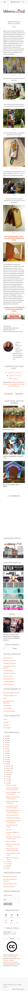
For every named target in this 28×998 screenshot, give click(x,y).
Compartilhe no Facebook (14, 372)
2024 (6, 740)
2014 (6, 761)
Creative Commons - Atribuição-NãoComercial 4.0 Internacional (11, 960)
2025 (6, 738)
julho (7, 776)
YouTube (17, 917)
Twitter (11, 922)
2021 (6, 746)
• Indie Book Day (7, 705)
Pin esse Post (15, 378)
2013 (6, 763)
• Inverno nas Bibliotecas (9, 681)
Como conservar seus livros (12, 815)
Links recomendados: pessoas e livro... (13, 457)
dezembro (8, 766)
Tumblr (17, 922)
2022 (6, 744)
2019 (6, 751)
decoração (18, 382)
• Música (5, 719)
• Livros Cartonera (7, 708)
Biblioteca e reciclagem (11, 785)
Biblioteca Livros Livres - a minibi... (12, 485)
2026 (6, 736)
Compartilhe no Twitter (15, 375)
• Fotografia (6, 725)
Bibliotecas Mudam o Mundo (10, 876)
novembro (8, 768)
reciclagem (14, 384)
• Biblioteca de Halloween (9, 673)
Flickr (15, 74)
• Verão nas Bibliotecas (8, 684)
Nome (5, 899)
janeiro (7, 865)
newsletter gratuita (18, 331)
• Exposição (6, 722)
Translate (13, 934)
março (7, 861)
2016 (6, 757)
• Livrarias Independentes (9, 711)
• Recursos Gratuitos (8, 676)
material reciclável (7, 384)
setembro (8, 772)
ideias (23, 382)
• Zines (5, 698)
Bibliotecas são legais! (11, 841)
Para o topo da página (18, 989)
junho (7, 778)
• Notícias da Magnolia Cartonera (11, 692)
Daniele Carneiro (14, 168)
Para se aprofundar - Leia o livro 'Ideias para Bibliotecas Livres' (14, 238)
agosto (7, 774)
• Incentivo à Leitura (8, 670)
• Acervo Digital (7, 727)
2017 (6, 755)
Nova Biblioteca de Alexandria (13, 817)
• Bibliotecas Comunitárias (9, 660)
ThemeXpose (14, 984)
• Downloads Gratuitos (8, 678)
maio (7, 780)
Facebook (6, 922)
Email (6, 917)
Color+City (8, 829)
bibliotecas (13, 382)
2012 (6, 868)
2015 (6, 759)
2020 (6, 749)
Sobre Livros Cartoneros (8, 886)
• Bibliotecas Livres (7, 657)
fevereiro (8, 863)
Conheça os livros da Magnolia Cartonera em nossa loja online (14, 309)
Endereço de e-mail (8, 895)
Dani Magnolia (18, 344)
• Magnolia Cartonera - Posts (10, 695)
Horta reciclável (9, 429)
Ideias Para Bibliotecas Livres (10, 883)
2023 (6, 742)
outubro (8, 770)
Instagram (12, 917)
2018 (6, 753)
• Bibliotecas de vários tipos (9, 663)
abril (7, 783)
